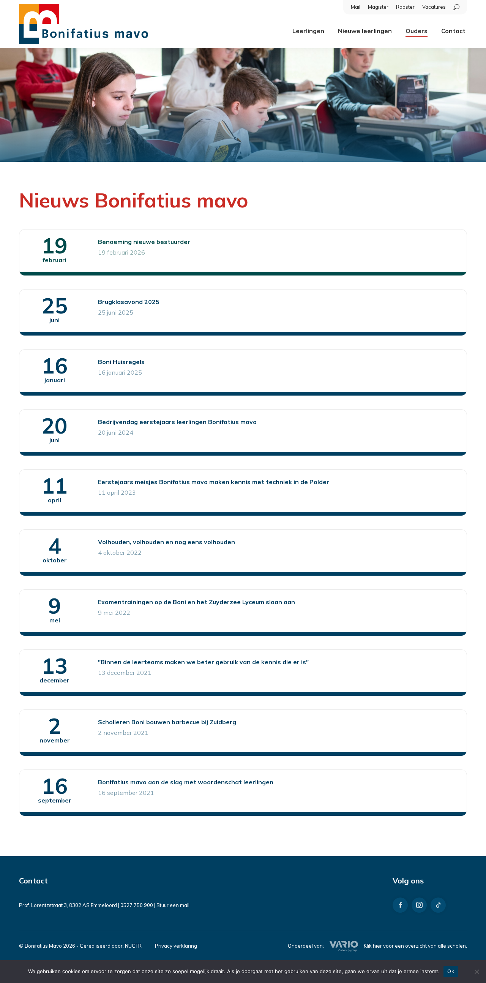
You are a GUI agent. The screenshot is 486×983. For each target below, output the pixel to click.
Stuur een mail (172, 905)
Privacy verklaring (176, 946)
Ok (450, 971)
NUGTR (133, 946)
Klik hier (373, 946)
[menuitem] (355, 7)
